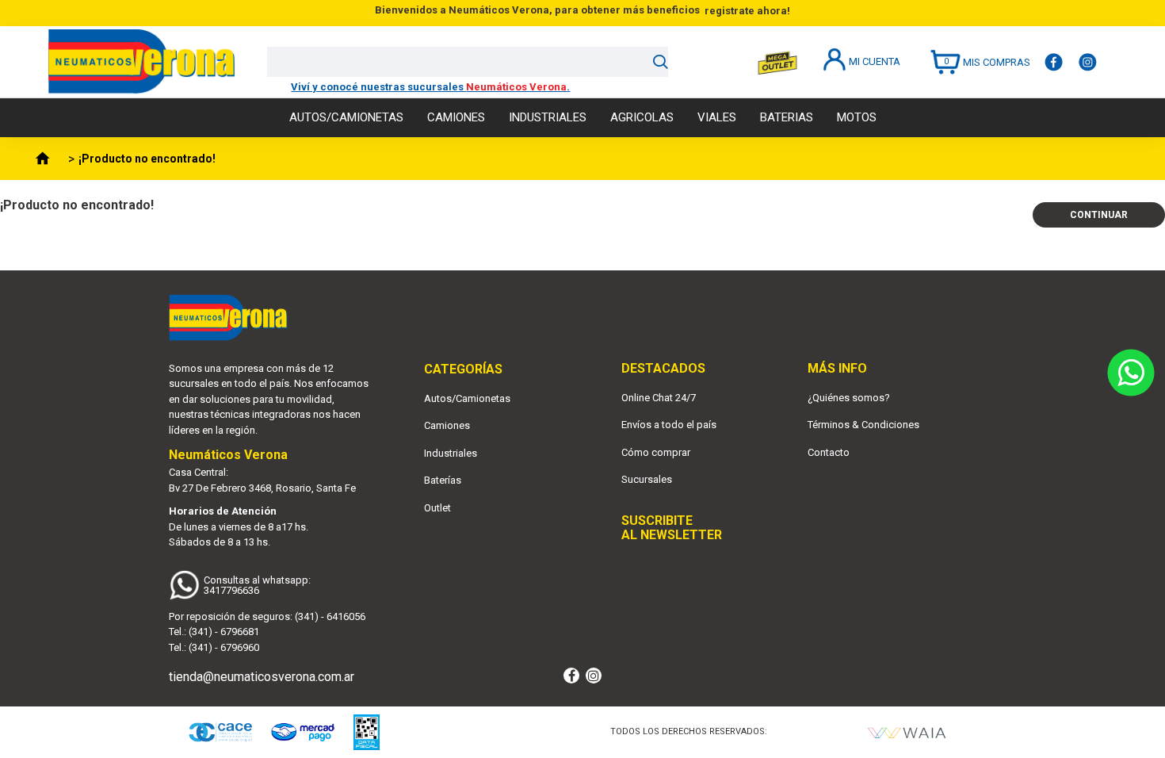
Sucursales (646, 479)
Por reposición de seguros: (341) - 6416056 (267, 616)
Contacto (829, 452)
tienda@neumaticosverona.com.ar (261, 676)
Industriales (450, 453)
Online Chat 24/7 (658, 398)
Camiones (447, 425)
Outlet (437, 508)
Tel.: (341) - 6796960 (214, 647)
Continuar (1099, 214)
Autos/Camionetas (467, 398)
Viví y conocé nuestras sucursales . (430, 87)
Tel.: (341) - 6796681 (214, 631)
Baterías (442, 480)
